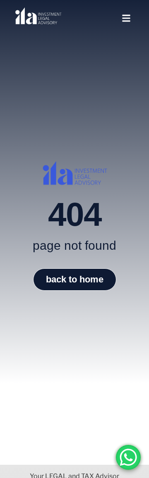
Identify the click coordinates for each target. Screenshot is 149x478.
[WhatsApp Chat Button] (128, 457)
